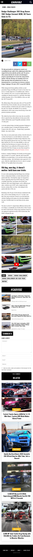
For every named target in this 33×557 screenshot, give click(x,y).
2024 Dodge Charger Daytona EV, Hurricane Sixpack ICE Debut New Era (21, 315)
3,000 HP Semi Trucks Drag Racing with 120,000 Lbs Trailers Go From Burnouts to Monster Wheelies (17, 536)
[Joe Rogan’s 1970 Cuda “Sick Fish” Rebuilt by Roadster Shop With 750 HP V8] (6, 298)
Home (4, 7)
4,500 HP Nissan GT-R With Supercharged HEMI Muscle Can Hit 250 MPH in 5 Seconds (16, 496)
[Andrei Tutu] (3, 61)
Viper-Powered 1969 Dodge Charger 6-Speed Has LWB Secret (21, 306)
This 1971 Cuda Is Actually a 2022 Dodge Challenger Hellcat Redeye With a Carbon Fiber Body (20, 324)
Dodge (10, 275)
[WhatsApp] (29, 64)
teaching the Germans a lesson (21, 149)
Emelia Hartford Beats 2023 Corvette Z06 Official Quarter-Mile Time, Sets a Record (17, 456)
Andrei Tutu (8, 60)
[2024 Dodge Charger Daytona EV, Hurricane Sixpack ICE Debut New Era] (6, 316)
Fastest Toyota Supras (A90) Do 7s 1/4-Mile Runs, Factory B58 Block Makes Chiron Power (16, 416)
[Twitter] (20, 64)
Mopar (4, 281)
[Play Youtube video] (16, 264)
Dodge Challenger (20, 275)
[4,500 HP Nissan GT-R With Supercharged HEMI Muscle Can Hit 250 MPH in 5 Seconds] (16, 477)
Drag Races (11, 7)
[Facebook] (15, 64)
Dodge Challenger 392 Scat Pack (13, 278)
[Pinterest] (24, 64)
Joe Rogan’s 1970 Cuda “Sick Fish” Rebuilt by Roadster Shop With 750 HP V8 (21, 297)
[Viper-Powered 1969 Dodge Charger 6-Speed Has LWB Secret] (6, 307)
